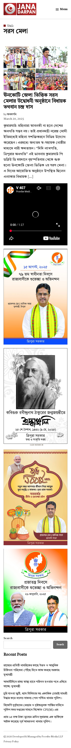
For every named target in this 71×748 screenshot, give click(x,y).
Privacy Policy (11, 741)
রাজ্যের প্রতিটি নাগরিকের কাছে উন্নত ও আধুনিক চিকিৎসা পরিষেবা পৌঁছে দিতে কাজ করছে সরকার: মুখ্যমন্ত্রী (32, 670)
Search (8, 638)
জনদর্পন (11, 114)
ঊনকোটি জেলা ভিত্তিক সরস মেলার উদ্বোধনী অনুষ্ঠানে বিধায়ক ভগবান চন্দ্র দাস (35, 101)
